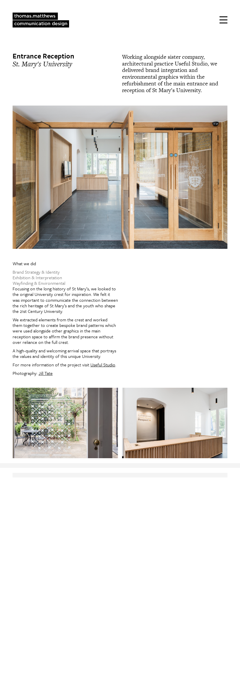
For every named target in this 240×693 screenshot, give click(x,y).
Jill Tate (46, 373)
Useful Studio (102, 364)
